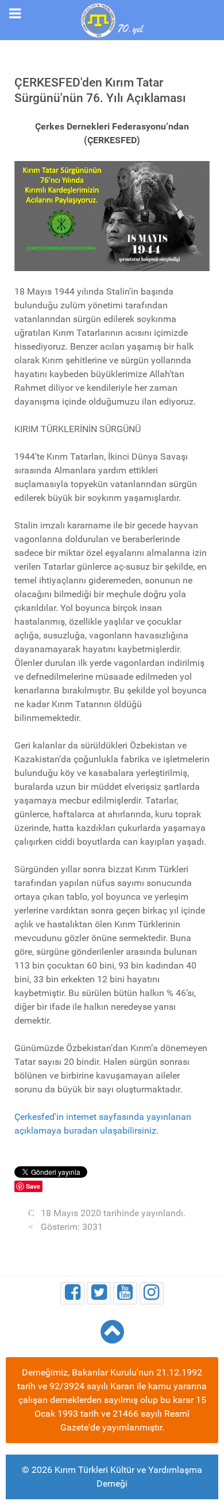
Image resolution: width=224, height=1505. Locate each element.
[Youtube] (125, 1293)
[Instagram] (152, 1293)
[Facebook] (72, 1293)
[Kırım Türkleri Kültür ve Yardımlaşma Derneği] (112, 19)
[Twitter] (99, 1293)
